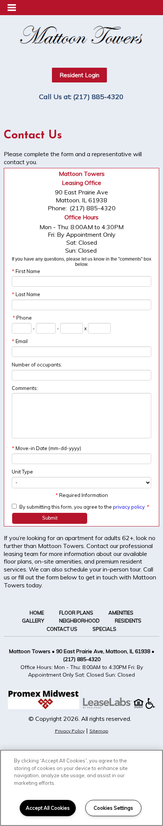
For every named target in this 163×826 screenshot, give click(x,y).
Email (20, 341)
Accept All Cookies (48, 808)
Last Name (26, 294)
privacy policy (129, 507)
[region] (81, 788)
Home (37, 613)
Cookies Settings (113, 808)
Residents (128, 621)
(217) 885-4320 (98, 96)
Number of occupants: (37, 365)
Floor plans (76, 613)
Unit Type (22, 472)
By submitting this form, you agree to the (65, 507)
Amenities (120, 613)
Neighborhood (79, 621)
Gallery (33, 621)
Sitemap (98, 731)
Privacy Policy (70, 731)
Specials (104, 629)
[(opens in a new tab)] (111, 707)
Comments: (25, 388)
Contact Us (62, 629)
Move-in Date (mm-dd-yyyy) (46, 448)
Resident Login (79, 75)
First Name (26, 271)
